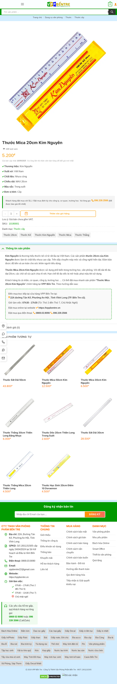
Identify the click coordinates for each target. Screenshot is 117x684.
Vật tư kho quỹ (24, 650)
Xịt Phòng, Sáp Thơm (11, 663)
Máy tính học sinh (52, 657)
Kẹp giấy (46, 650)
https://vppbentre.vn (19, 577)
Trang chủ (37, 17)
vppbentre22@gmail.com (21, 569)
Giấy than (35, 637)
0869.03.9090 (28, 561)
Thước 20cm (10, 235)
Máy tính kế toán (72, 657)
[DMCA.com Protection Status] (50, 676)
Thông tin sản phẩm (18, 248)
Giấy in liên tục (86, 631)
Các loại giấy (55, 631)
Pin (83, 644)
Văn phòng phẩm (97, 644)
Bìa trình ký (26, 644)
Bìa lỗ (4, 644)
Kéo (37, 650)
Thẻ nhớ (55, 644)
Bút (45, 637)
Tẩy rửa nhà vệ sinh (10, 657)
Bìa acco (76, 637)
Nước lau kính (61, 650)
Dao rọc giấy (39, 631)
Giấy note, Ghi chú (59, 637)
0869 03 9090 (16, 616)
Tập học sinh (7, 650)
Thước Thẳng (82, 235)
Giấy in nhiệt (102, 631)
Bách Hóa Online (9, 631)
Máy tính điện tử (70, 644)
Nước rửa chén (95, 650)
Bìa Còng (99, 637)
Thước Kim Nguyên (45, 235)
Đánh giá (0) (13, 327)
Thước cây (79, 17)
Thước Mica (65, 235)
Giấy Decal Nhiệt (33, 663)
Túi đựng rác (41, 644)
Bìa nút (14, 644)
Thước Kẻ (26, 235)
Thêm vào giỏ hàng (59, 213)
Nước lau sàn (78, 650)
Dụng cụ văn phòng (54, 17)
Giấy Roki (22, 637)
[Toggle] (3, 248)
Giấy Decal (70, 631)
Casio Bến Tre (90, 657)
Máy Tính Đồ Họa (32, 657)
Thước (68, 17)
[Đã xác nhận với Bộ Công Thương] (69, 676)
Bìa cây (87, 637)
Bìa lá (110, 637)
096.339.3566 (101, 200)
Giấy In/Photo (7, 637)
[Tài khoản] (115, 4)
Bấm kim (25, 631)
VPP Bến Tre (37, 670)
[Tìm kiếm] (112, 12)
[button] (22, 4)
